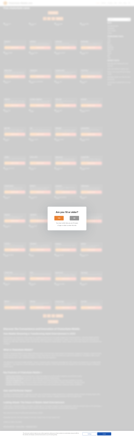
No (74, 218)
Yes (59, 218)
